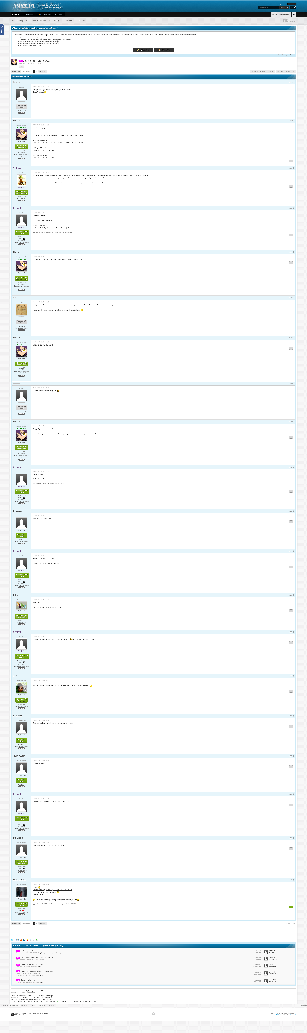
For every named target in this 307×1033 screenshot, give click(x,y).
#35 (290, 676)
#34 (290, 632)
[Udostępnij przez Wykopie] (17, 940)
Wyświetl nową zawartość (281, 14)
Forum (16, 14)
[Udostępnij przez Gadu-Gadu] (27, 940)
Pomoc (46, 1013)
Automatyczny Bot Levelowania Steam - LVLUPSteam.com (31, 999)
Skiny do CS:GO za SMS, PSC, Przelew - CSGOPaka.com (31, 997)
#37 (290, 756)
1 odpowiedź (257, 951)
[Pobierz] (37, 940)
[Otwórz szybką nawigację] (294, 14)
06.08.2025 (273, 966)
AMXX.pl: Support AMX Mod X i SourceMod (14, 1005)
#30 (290, 467)
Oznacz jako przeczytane (35, 1013)
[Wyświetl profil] (21, 94)
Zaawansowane (291, 7)
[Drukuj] (34, 940)
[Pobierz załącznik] (34, 483)
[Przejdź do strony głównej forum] (37, 6)
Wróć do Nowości (291, 923)
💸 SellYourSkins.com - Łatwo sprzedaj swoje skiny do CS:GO (78, 1001)
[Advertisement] (54, 931)
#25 (290, 252)
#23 (290, 168)
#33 (290, 595)
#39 (290, 838)
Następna (42, 71)
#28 (290, 383)
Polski (24, 1013)
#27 (290, 337)
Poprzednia (16, 71)
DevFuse (292, 55)
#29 (290, 421)
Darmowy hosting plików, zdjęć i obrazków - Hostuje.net (52, 890)
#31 (290, 511)
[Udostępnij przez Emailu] (30, 940)
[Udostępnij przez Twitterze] (12, 940)
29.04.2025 (273, 974)
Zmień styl (18, 1013)
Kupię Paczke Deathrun (29, 980)
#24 (290, 208)
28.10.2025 (273, 959)
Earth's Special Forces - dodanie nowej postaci (38, 951)
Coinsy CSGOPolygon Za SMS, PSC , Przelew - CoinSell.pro (32, 996)
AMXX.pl (285, 1014)
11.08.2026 (272, 952)
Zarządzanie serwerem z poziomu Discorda (37, 957)
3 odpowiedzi (257, 964)
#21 (290, 82)
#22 (290, 120)
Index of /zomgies (39, 215)
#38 (290, 794)
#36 (290, 716)
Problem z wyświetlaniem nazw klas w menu (37, 971)
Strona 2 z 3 (26, 71)
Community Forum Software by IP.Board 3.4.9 (283, 1013)
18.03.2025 (273, 982)
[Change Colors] (294, 7)
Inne (60, 14)
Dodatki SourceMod (48, 14)
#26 (290, 297)
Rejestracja (292, 4)
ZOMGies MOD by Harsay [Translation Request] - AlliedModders (55, 228)
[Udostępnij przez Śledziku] (24, 940)
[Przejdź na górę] (153, 1013)
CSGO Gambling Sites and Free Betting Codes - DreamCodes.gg (33, 1001)
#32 (290, 551)
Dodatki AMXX (30, 14)
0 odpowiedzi (257, 957)
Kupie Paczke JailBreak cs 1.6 (32, 964)
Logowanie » (282, 4)
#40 (290, 880)
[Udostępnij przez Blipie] (21, 940)
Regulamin (304, 1005)
